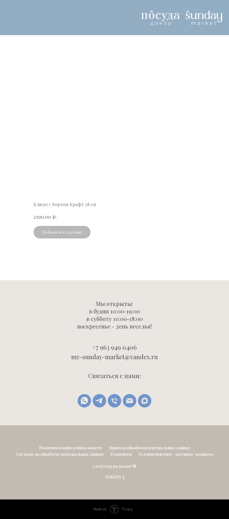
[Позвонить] (114, 400)
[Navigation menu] (9, 17)
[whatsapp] (84, 400)
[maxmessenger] (144, 400)
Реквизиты (121, 454)
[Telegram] (99, 400)
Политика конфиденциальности (70, 447)
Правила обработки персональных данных (149, 447)
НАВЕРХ (113, 477)
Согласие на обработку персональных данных (60, 454)
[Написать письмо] (129, 400)
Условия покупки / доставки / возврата (176, 454)
